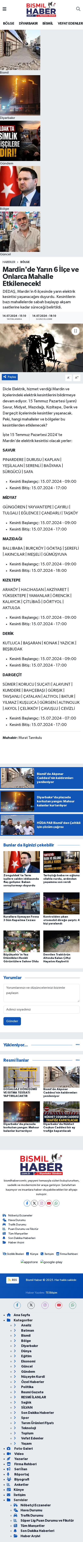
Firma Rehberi (69, 1253)
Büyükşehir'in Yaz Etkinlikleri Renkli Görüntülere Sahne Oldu (21, 958)
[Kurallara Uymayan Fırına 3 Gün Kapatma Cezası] (21, 903)
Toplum (27, 1433)
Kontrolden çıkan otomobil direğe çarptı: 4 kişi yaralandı (61, 920)
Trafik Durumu (17, 1224)
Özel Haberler (32, 1382)
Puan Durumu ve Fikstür (23, 1228)
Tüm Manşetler (18, 1233)
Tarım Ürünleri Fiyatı (37, 1423)
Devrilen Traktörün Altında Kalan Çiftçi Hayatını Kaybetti (57, 958)
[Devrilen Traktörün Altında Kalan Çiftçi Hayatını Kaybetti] (61, 941)
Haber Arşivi (16, 1242)
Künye (34, 1253)
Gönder (12, 1021)
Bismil (26, 1335)
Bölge (25, 262)
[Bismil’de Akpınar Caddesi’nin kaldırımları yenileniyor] (61, 1077)
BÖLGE (8, 23)
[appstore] (29, 1263)
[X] (34, 1203)
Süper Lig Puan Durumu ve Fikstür (47, 1520)
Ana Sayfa (22, 1315)
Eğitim (26, 1356)
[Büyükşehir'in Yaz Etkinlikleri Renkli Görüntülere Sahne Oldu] (21, 941)
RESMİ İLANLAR (33, 1397)
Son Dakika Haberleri (21, 1238)
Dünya (26, 1351)
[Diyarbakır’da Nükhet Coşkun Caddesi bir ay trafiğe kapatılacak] (61, 1112)
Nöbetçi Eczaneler (20, 1215)
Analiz (26, 1325)
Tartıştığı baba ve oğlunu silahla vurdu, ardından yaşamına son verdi (61, 879)
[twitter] (31, 1305)
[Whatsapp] (56, 1203)
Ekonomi (28, 1361)
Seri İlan (20, 1469)
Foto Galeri (23, 1448)
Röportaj (21, 1474)
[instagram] (45, 1305)
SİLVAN (27, 1407)
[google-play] (51, 1263)
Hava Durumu (17, 1220)
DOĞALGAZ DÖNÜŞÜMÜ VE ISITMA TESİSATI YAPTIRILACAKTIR (20, 1093)
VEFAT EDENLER (70, 23)
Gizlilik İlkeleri (15, 1253)
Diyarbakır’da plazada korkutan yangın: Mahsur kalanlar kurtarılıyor (21, 1127)
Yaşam (26, 1443)
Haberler (9, 262)
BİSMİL (48, 23)
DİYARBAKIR (28, 23)
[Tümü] (78, 1045)
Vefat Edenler (32, 1438)
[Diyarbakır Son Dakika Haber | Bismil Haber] (41, 9)
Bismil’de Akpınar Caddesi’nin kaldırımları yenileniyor (60, 1093)
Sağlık (26, 1402)
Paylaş (12, 376)
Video (19, 1454)
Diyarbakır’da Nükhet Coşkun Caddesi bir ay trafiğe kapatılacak (59, 1127)
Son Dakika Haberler (37, 1412)
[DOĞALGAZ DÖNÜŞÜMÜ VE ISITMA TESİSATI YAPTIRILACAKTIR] (21, 1077)
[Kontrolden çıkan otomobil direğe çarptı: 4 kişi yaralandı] (61, 903)
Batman (27, 1330)
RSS (14, 1279)
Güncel (27, 1366)
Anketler (21, 1484)
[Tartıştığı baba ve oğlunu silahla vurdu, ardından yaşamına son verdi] (61, 862)
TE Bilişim (51, 1292)
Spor (25, 1417)
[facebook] (17, 1305)
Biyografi (21, 1479)
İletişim (49, 1253)
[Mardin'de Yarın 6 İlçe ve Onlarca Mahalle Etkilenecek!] (41, 348)
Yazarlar (21, 1459)
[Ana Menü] (4, 9)
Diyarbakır (29, 1346)
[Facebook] (27, 1203)
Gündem (28, 1371)
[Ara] (78, 9)
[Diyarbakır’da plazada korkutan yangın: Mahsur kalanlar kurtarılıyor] (21, 1112)
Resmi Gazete (32, 1392)
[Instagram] (41, 1203)
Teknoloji (28, 1428)
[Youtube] (49, 1203)
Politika (27, 1387)
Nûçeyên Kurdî (33, 1376)
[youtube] (58, 1305)
